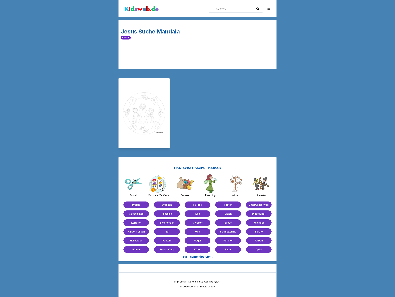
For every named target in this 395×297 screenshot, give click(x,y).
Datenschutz (195, 281)
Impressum (180, 281)
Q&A (217, 281)
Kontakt (208, 281)
